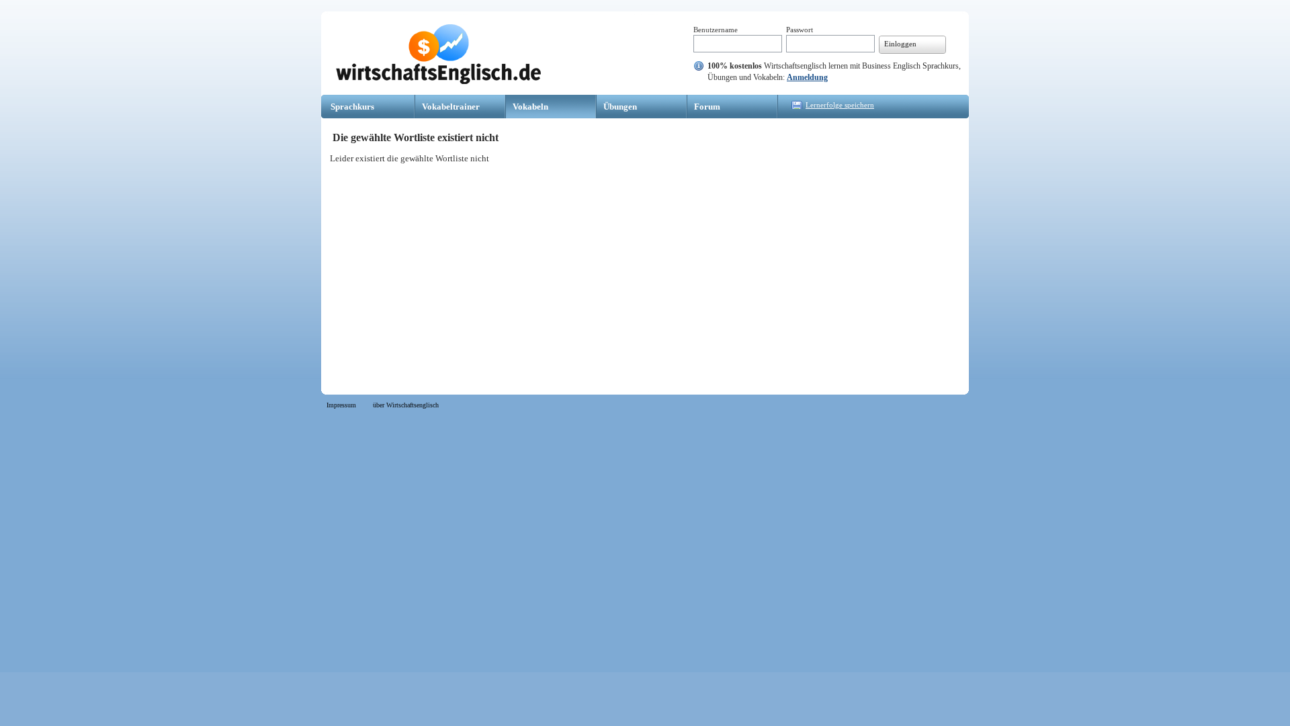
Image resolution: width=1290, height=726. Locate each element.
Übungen (620, 107)
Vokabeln (530, 107)
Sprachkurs (352, 107)
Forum (707, 107)
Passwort (799, 30)
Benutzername (715, 30)
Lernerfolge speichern (840, 105)
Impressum (341, 405)
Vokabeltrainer (451, 107)
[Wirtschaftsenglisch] (438, 81)
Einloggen (900, 44)
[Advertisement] (645, 269)
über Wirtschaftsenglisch (406, 405)
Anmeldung (807, 77)
